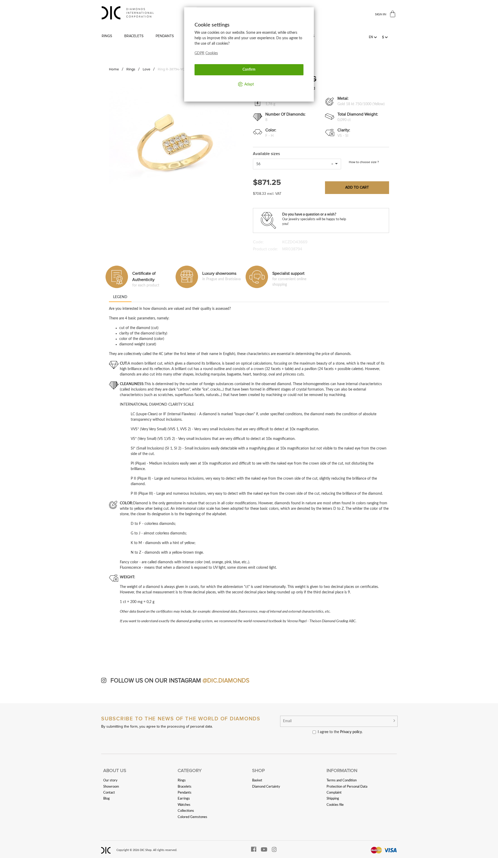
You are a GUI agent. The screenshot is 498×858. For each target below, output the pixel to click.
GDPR (199, 53)
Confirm (249, 69)
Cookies (211, 53)
